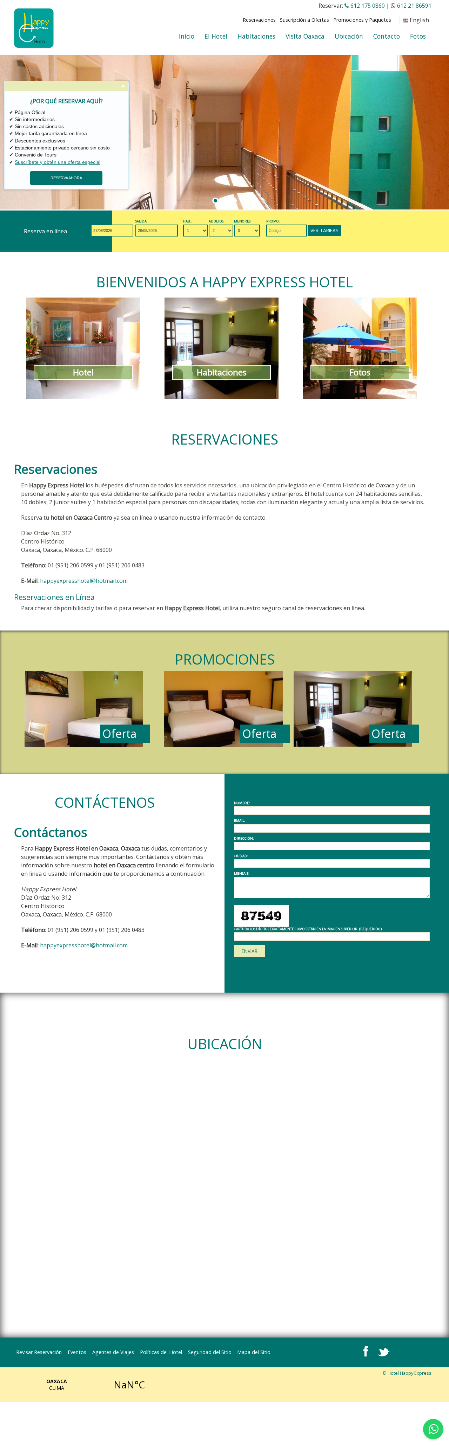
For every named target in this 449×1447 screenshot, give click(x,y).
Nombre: (242, 803)
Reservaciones (259, 19)
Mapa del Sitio (253, 1352)
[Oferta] (84, 745)
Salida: (141, 221)
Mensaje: (242, 873)
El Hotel (216, 36)
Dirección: (244, 838)
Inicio (186, 36)
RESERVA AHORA (66, 178)
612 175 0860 (367, 5)
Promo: (273, 221)
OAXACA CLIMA (93, 1384)
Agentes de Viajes (113, 1352)
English (418, 20)
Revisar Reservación (39, 1352)
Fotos (418, 36)
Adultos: (216, 221)
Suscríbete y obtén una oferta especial (57, 162)
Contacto (386, 36)
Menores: (243, 221)
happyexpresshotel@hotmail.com (84, 581)
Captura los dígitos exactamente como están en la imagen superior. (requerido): (308, 929)
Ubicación (349, 36)
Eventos (77, 1352)
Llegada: (99, 221)
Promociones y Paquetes (362, 19)
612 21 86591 (414, 5)
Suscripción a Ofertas (304, 19)
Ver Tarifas (324, 230)
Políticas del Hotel (161, 1352)
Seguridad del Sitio (210, 1352)
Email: (239, 820)
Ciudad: (241, 856)
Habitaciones (256, 36)
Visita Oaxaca (305, 36)
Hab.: (187, 221)
